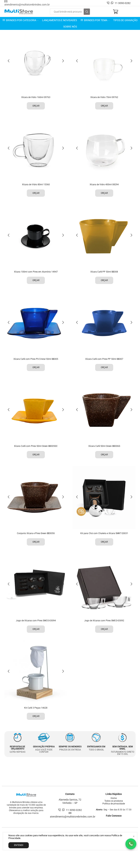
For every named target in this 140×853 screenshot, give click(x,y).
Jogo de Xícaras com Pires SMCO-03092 (104, 620)
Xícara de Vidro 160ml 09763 (35, 97)
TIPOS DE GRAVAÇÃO (125, 20)
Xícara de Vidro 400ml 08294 (104, 184)
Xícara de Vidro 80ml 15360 (36, 184)
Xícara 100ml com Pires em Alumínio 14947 (36, 271)
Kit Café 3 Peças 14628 (35, 708)
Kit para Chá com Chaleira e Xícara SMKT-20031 (104, 533)
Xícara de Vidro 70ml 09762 (104, 97)
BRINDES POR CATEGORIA (21, 20)
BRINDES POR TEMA (95, 20)
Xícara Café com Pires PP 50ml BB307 (104, 359)
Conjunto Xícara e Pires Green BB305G (36, 533)
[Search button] (87, 12)
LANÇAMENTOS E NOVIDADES (59, 20)
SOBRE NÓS (70, 26)
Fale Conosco (114, 815)
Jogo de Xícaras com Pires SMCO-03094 (36, 620)
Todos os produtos (113, 801)
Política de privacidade (113, 803)
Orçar (35, 106)
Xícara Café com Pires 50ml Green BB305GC (36, 446)
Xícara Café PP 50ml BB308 (104, 271)
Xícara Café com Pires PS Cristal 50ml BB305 (35, 359)
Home (114, 798)
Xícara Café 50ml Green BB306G (104, 446)
